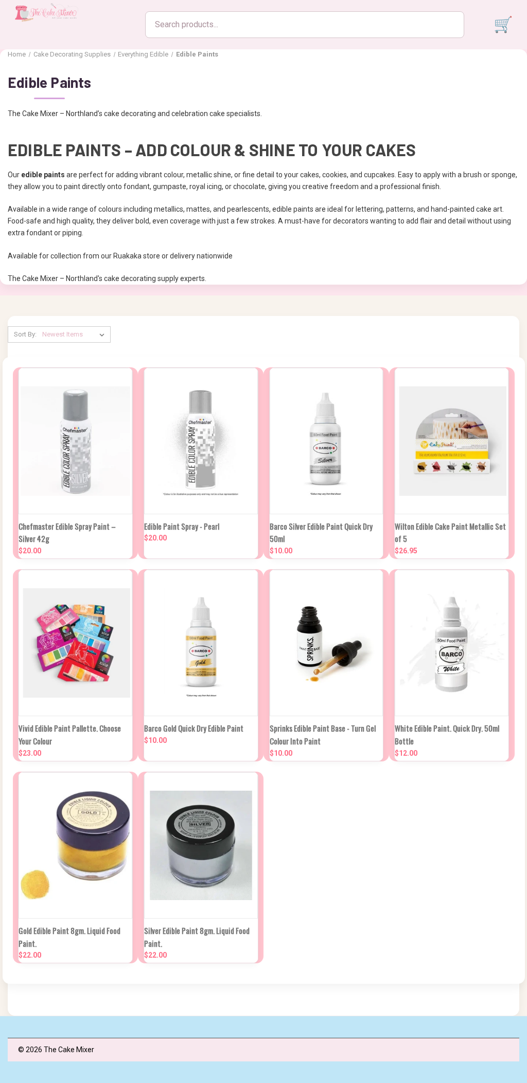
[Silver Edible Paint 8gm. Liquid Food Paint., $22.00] (201, 845)
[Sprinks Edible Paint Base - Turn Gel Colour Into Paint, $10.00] (326, 643)
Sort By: (25, 334)
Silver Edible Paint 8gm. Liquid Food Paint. (197, 937)
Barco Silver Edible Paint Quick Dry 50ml (321, 532)
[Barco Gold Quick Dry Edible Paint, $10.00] (201, 643)
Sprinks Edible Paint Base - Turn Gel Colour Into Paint (323, 734)
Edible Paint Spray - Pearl (181, 526)
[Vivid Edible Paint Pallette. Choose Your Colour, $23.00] (75, 643)
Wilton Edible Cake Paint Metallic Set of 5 (450, 532)
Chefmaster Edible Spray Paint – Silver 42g (67, 532)
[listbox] (75, 334)
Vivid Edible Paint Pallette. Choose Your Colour (70, 734)
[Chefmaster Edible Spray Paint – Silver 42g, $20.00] (75, 441)
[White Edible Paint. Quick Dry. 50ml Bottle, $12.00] (451, 643)
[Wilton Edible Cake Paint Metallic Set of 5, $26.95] (451, 441)
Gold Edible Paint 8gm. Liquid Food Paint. (69, 937)
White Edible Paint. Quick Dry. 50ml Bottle (447, 734)
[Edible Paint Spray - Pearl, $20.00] (201, 441)
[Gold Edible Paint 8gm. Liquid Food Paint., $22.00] (75, 845)
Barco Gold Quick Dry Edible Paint (193, 728)
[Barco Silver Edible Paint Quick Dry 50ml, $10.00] (326, 441)
